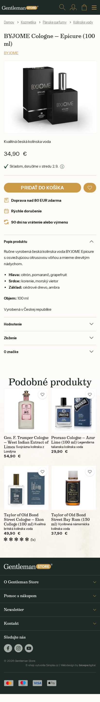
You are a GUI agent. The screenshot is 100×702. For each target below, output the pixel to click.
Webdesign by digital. (78, 665)
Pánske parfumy (55, 22)
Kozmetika (28, 22)
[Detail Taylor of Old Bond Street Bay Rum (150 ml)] (73, 487)
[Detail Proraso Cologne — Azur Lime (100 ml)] (73, 410)
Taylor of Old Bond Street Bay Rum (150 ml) (70, 519)
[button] (89, 188)
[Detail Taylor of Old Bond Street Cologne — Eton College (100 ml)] (26, 487)
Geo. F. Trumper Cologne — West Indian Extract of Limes (26, 442)
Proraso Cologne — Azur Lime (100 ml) (73, 440)
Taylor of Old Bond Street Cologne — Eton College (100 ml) (24, 519)
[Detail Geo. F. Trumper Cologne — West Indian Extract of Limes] (26, 410)
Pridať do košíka (42, 187)
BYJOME (11, 53)
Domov (9, 22)
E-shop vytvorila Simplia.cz (42, 665)
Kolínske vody (83, 22)
